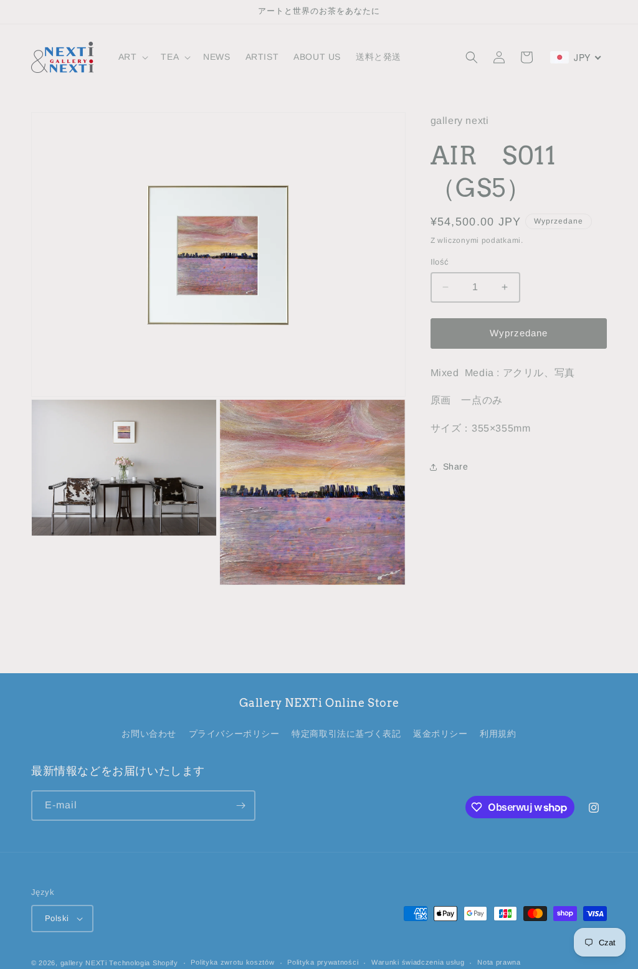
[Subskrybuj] (240, 805)
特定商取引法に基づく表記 (346, 734)
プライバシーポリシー (234, 734)
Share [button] (456, 466)
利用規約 (498, 734)
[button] (132, 57)
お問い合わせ (148, 734)
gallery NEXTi (83, 963)
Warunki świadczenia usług (418, 962)
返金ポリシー (440, 734)
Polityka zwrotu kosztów (232, 962)
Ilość (440, 262)
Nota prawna (499, 962)
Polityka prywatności (322, 962)
